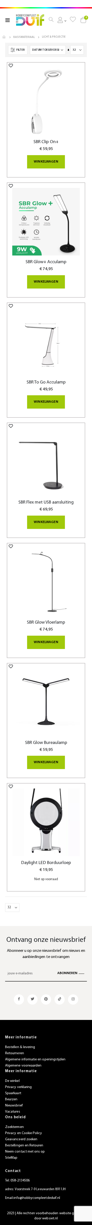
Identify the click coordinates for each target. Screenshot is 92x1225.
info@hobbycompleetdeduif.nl (37, 1198)
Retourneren (14, 1053)
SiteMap (11, 1158)
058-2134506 (20, 1181)
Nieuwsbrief (14, 1105)
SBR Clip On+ (46, 142)
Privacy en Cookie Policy (23, 1133)
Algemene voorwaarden (23, 1066)
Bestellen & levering (20, 1047)
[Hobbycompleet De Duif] (30, 20)
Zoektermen (14, 1127)
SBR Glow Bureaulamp (46, 742)
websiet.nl (50, 1218)
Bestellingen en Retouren (24, 1145)
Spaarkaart (13, 1093)
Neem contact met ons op (25, 1152)
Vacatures (12, 1112)
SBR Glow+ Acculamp (46, 262)
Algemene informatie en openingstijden (35, 1059)
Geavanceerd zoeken (21, 1139)
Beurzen (11, 1099)
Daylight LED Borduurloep (46, 862)
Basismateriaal (24, 37)
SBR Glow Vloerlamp (46, 622)
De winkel (12, 1081)
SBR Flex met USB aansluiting (46, 502)
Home (4, 37)
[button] (10, 65)
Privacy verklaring (18, 1087)
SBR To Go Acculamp (46, 382)
